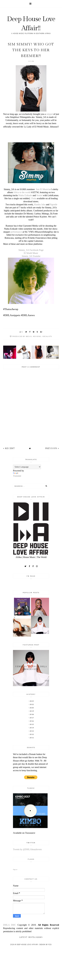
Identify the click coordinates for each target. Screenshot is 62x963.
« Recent (9, 448)
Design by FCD (45, 944)
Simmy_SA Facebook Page (31, 250)
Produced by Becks (22, 336)
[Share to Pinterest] (33, 332)
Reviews (37, 336)
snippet (49, 114)
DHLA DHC (10, 925)
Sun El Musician (43, 189)
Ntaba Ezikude (25, 195)
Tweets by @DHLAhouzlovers (27, 849)
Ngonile (53, 204)
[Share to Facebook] (30, 332)
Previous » (52, 448)
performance (16, 232)
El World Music (31, 253)
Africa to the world (22, 192)
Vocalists (47, 336)
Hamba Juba (39, 204)
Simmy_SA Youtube (31, 256)
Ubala (33, 198)
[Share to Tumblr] (37, 332)
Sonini (39, 195)
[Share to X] (26, 332)
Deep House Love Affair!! (27, 944)
